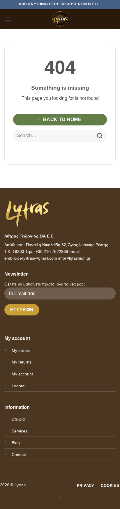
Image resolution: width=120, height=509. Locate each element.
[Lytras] (60, 19)
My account (22, 374)
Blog (16, 442)
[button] (7, 19)
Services (19, 431)
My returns (21, 362)
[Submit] (100, 135)
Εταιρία (18, 419)
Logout (18, 386)
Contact (19, 454)
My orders (21, 350)
